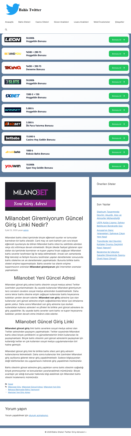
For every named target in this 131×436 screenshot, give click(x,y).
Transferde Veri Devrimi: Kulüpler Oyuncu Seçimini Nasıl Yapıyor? (110, 244)
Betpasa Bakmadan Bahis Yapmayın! (23, 389)
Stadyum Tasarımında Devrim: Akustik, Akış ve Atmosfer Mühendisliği (109, 215)
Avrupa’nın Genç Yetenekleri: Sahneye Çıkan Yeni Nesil (111, 233)
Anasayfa (9, 22)
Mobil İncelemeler (102, 22)
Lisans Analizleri (81, 22)
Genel (10, 384)
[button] (6, 29)
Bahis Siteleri (24, 22)
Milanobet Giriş (14, 387)
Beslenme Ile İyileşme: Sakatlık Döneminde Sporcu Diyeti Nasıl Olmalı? (111, 255)
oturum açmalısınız (38, 415)
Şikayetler (119, 22)
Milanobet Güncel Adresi (32, 387)
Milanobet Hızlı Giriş (52, 387)
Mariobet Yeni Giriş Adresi (19, 392)
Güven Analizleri (61, 22)
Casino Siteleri (42, 22)
